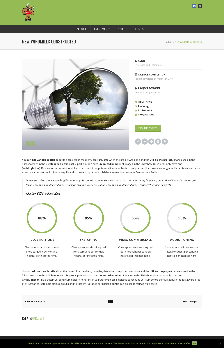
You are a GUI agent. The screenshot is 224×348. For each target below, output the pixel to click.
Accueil (82, 29)
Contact (141, 29)
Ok (194, 343)
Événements (102, 29)
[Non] (220, 343)
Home (168, 41)
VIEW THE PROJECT (148, 128)
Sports (122, 29)
